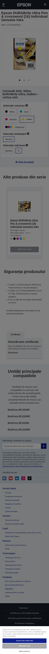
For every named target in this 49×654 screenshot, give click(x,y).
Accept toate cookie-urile (24, 640)
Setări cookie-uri (24, 651)
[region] (24, 640)
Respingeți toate (24, 646)
